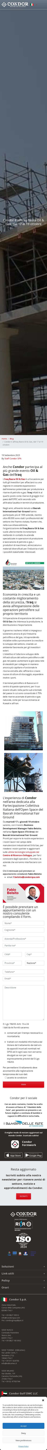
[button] (43, 1400)
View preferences (23, 1440)
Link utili (8, 1273)
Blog (12, 438)
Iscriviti (23, 1196)
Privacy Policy (23, 1446)
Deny (23, 1433)
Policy (6, 1280)
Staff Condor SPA (13, 458)
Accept (23, 1426)
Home (4, 438)
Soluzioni (8, 1266)
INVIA (23, 1084)
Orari (5, 1287)
